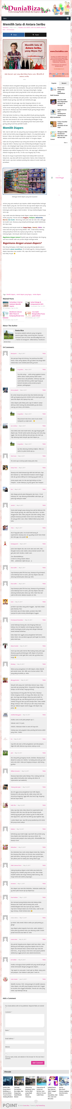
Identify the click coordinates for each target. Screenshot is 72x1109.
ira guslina (20, 369)
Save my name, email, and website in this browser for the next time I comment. (24, 1057)
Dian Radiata (14, 897)
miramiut (13, 883)
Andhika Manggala (16, 715)
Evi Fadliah (13, 959)
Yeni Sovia (13, 456)
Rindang (13, 664)
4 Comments (33, 306)
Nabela (13, 829)
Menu (5, 18)
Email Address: (9, 1038)
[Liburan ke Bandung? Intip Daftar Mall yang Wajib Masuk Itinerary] (30, 1081)
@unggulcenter (15, 680)
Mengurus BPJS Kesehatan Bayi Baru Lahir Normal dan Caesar (58, 135)
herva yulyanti (14, 390)
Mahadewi (13, 847)
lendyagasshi (14, 544)
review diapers (37, 294)
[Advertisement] (25, 279)
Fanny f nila (14, 467)
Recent (64, 83)
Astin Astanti (14, 979)
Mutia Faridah (14, 646)
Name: (7, 1030)
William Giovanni (15, 771)
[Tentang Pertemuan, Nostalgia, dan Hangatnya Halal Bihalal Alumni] (19, 1081)
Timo (12, 528)
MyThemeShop (40, 1105)
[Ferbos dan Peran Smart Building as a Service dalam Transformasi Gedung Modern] (8, 1081)
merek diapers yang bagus (24, 294)
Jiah (12, 753)
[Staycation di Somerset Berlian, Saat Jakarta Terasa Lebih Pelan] (42, 1081)
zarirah (13, 505)
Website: (7, 1047)
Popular (53, 83)
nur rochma (14, 426)
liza (12, 489)
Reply (44, 353)
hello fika (13, 805)
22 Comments (6, 308)
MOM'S (39, 27)
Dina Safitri (14, 567)
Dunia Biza (5, 27)
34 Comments (10, 29)
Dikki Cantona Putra (16, 865)
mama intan (14, 939)
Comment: (8, 1012)
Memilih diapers (10, 294)
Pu (11, 739)
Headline (20, 27)
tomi (12, 602)
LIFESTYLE (33, 27)
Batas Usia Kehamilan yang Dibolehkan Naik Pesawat (57, 91)
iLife (25, 27)
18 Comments (6, 320)
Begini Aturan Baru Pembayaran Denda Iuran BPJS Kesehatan (58, 113)
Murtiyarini (14, 353)
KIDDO (28, 27)
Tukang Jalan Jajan (16, 787)
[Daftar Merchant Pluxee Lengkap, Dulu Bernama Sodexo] (64, 1081)
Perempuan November (17, 620)
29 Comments (29, 318)
